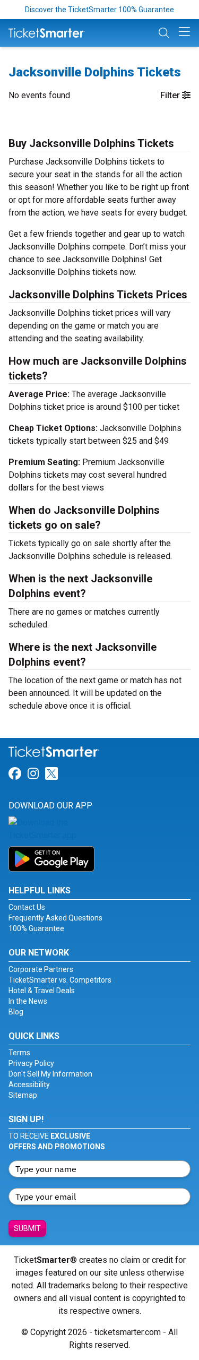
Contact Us (26, 907)
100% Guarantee (36, 928)
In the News (27, 1001)
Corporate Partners (40, 969)
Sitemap (22, 1095)
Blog (15, 1012)
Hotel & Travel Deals (41, 990)
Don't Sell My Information (50, 1074)
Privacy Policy (31, 1063)
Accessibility (29, 1084)
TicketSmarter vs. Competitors (59, 980)
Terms (19, 1052)
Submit (27, 1228)
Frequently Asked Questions (55, 918)
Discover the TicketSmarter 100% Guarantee (99, 9)
